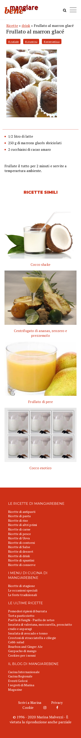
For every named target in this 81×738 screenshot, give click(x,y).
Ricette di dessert (21, 551)
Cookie (28, 707)
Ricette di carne (19, 529)
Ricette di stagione (21, 586)
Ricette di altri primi (22, 525)
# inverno (31, 41)
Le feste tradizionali (22, 595)
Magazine (15, 689)
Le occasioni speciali (22, 590)
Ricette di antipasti (21, 511)
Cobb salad (16, 642)
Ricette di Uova (19, 538)
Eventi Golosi (17, 681)
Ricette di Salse (19, 547)
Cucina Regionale (20, 676)
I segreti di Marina (21, 685)
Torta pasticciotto (21, 615)
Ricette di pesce (19, 534)
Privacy (57, 702)
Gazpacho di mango (22, 651)
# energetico (52, 41)
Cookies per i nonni (22, 655)
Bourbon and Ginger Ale (25, 646)
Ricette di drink (19, 556)
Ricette (12, 25)
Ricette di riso (18, 520)
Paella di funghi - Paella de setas (31, 620)
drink (26, 25)
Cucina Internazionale (24, 672)
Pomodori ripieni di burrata (27, 611)
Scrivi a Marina (29, 702)
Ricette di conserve (22, 565)
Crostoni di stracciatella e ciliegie (32, 638)
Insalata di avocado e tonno (28, 633)
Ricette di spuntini (21, 560)
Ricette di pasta (19, 516)
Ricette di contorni (21, 542)
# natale (13, 41)
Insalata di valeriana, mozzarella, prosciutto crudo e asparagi (40, 626)
